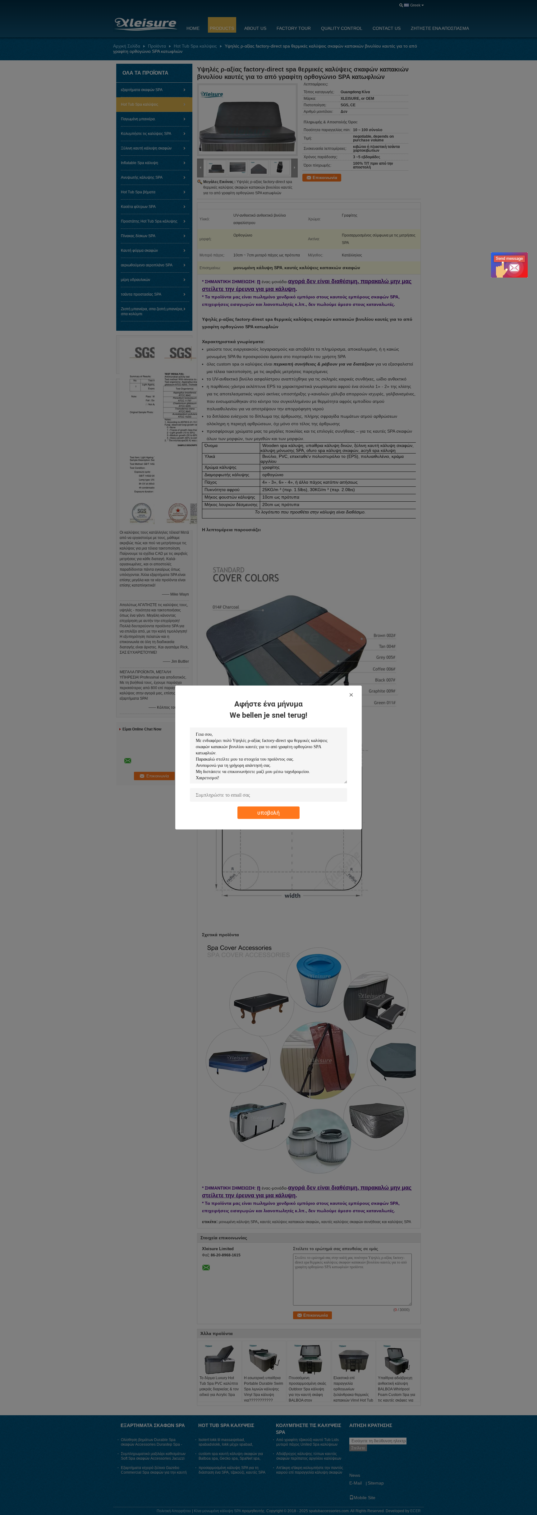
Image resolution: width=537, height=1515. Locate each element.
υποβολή (268, 812)
